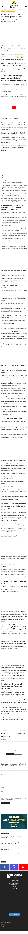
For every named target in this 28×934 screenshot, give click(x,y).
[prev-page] (13, 768)
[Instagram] (14, 888)
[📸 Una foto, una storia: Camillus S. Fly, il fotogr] (23, 899)
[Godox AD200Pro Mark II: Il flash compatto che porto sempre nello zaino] (23, 759)
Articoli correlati (10, 753)
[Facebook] (2, 24)
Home (2, 9)
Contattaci (3, 924)
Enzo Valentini (3, 856)
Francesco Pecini (4, 844)
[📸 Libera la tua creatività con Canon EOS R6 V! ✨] (5, 899)
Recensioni (5, 9)
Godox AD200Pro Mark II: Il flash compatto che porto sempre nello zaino (23, 764)
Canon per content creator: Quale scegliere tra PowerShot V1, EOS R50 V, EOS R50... (11, 842)
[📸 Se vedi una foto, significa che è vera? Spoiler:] (14, 909)
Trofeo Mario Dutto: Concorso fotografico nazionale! (22, 733)
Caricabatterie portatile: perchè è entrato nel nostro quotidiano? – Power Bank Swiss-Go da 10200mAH (6, 735)
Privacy (2, 926)
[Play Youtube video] (14, 107)
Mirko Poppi (4, 21)
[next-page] (14, 768)
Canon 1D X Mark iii (15, 716)
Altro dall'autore (18, 753)
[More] (8, 24)
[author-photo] (14, 745)
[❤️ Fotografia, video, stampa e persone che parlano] (23, 904)
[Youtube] (17, 888)
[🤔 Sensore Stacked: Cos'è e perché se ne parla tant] (5, 909)
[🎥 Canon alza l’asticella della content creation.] (14, 904)
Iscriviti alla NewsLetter (5, 922)
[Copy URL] (5, 24)
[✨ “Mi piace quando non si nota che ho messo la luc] (14, 899)
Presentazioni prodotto (12, 9)
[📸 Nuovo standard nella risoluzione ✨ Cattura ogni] (5, 904)
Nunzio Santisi (3, 850)
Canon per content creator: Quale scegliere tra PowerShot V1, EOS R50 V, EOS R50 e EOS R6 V (14, 764)
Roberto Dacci (3, 839)
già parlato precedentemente (17, 54)
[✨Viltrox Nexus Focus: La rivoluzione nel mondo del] (23, 909)
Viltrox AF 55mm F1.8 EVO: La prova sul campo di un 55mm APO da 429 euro (4, 764)
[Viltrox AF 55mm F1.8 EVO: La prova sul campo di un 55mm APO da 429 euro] (5, 759)
